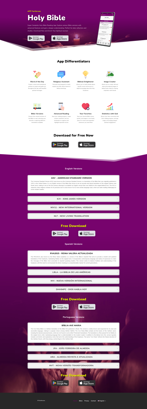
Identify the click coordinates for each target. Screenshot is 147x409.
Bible (81, 400)
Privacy (86, 400)
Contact (93, 400)
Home (75, 400)
